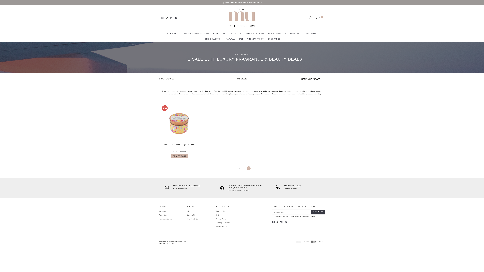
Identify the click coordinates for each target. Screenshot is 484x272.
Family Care (219, 33)
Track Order (163, 215)
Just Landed (311, 33)
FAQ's (218, 215)
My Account (163, 211)
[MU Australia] (241, 18)
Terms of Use (220, 211)
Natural (230, 39)
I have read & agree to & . (295, 216)
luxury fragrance (271, 91)
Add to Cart (179, 156)
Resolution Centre (165, 219)
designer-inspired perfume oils (191, 94)
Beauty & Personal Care (196, 33)
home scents (284, 91)
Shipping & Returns (223, 223)
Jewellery (295, 33)
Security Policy (221, 226)
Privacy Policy (221, 219)
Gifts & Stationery (254, 33)
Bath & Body (173, 33)
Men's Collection (213, 39)
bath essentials (300, 91)
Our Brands (274, 39)
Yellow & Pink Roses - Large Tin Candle (179, 145)
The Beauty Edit (255, 39)
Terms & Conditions (297, 216)
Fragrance (235, 33)
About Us (190, 211)
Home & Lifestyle (277, 33)
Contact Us (191, 215)
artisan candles (223, 94)
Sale (241, 39)
